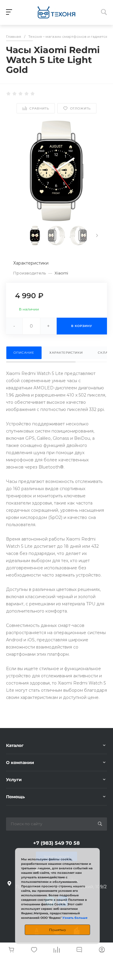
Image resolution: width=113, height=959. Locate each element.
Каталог (15, 745)
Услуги (14, 779)
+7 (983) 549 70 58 (56, 843)
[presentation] (97, 235)
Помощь (15, 796)
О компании (20, 762)
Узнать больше (74, 918)
